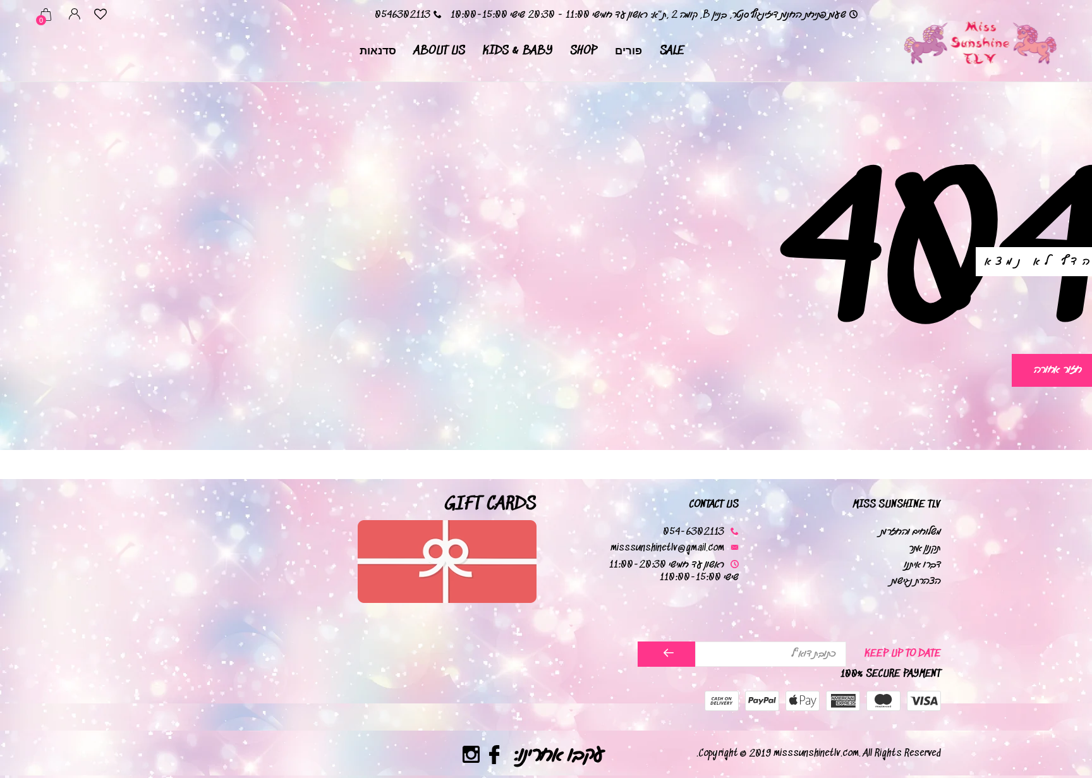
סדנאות (378, 51)
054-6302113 (693, 532)
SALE (672, 51)
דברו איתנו (922, 565)
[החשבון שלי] (74, 16)
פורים (628, 51)
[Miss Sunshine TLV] (979, 41)
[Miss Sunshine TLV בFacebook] (494, 757)
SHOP (583, 51)
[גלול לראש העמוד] (35, 723)
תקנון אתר (925, 548)
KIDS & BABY (517, 51)
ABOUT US (439, 51)
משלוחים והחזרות (910, 532)
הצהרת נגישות (916, 581)
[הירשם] (666, 654)
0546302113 (402, 15)
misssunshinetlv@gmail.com (667, 548)
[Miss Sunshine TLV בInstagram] (471, 757)
